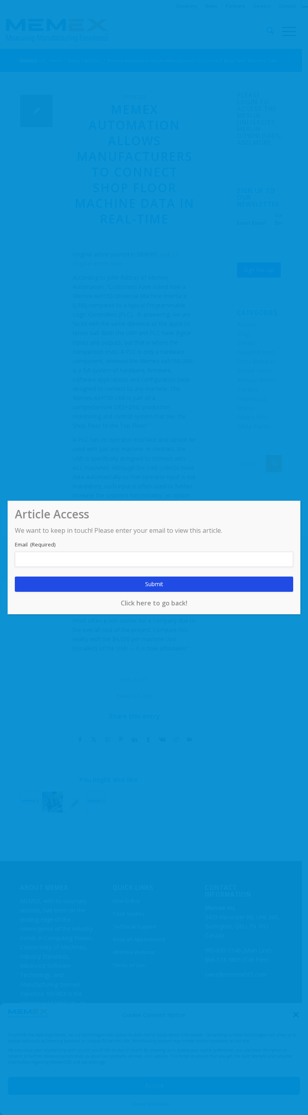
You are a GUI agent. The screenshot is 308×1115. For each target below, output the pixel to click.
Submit (154, 584)
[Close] (305, 3)
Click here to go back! (154, 603)
